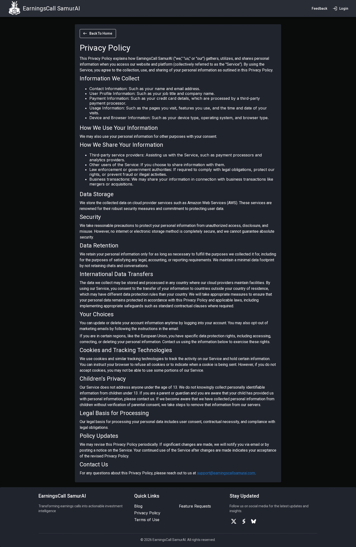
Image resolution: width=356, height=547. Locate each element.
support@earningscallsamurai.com (226, 473)
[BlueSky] (253, 521)
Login (343, 8)
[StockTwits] (244, 521)
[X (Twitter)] (234, 521)
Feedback (319, 8)
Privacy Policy (147, 512)
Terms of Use (146, 519)
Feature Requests (195, 506)
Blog (138, 506)
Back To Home (100, 33)
